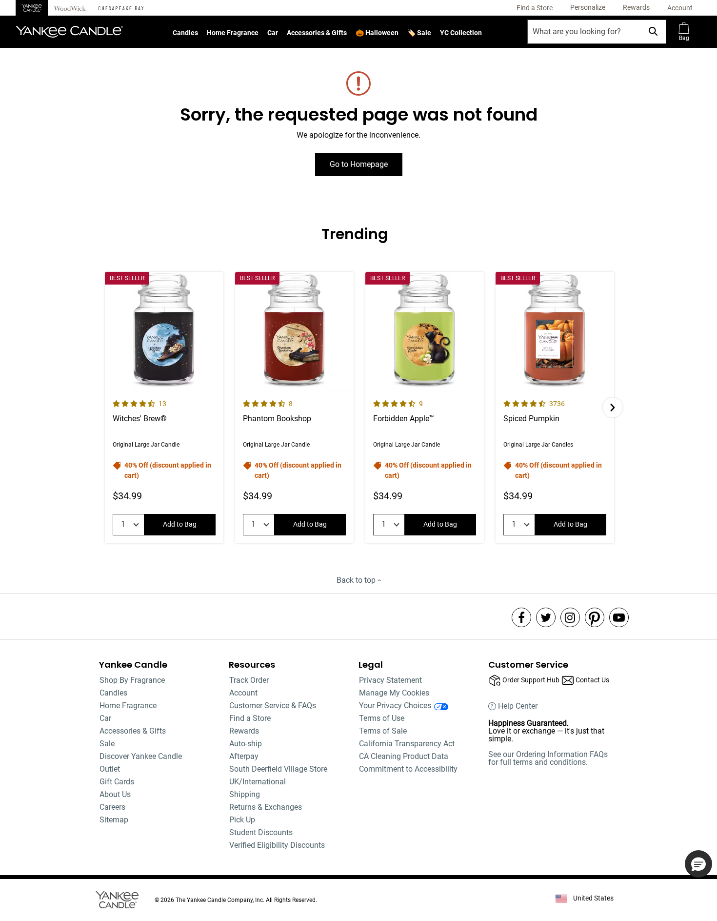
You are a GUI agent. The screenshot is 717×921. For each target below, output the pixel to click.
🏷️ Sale (419, 33)
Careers (112, 807)
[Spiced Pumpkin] (555, 407)
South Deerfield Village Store (278, 769)
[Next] (612, 407)
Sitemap (114, 819)
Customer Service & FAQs (272, 705)
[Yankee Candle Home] (32, 8)
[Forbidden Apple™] (424, 407)
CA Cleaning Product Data (403, 756)
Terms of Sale (383, 731)
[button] (587, 8)
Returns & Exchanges (265, 807)
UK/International (257, 781)
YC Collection (461, 33)
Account (243, 692)
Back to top (357, 580)
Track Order (249, 680)
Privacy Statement (390, 680)
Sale (107, 743)
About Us (115, 794)
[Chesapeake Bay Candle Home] (121, 8)
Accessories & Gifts (317, 33)
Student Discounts (261, 832)
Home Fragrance (233, 33)
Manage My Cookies (394, 692)
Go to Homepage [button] (359, 164)
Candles (185, 33)
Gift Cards (117, 781)
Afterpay (244, 756)
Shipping (244, 794)
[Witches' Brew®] (164, 407)
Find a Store (250, 718)
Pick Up (242, 819)
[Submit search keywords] (653, 31)
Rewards (244, 731)
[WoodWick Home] (70, 8)
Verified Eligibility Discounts (277, 845)
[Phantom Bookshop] (294, 407)
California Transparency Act (407, 743)
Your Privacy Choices (395, 705)
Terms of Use (381, 718)
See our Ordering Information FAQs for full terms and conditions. (548, 758)
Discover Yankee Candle (141, 756)
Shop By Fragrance (132, 680)
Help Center (518, 706)
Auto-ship (245, 743)
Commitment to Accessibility (408, 769)
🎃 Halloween (377, 33)
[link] (534, 8)
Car (272, 33)
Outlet (110, 769)
